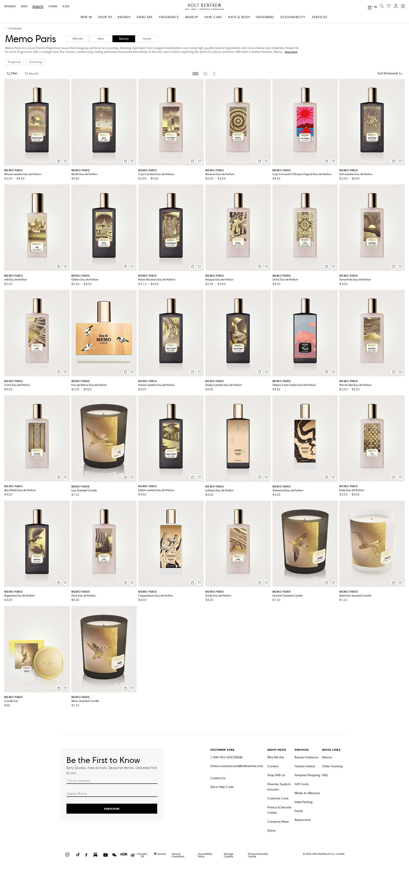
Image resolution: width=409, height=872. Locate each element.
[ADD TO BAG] (58, 161)
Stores (271, 830)
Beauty (38, 6)
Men (24, 6)
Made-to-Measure (307, 793)
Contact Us (217, 778)
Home (53, 6)
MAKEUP (191, 17)
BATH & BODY (239, 17)
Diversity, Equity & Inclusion (278, 786)
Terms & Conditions (178, 855)
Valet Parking (304, 802)
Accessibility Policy (205, 855)
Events (299, 811)
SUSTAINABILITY (292, 17)
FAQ (325, 775)
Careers (272, 766)
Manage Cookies (228, 855)
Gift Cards (302, 784)
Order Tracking (332, 766)
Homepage (15, 28)
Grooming (35, 62)
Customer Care (277, 798)
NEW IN (86, 17)
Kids (66, 6)
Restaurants (303, 820)
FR (375, 7)
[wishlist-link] (389, 6)
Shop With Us (276, 775)
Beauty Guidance (306, 757)
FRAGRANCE (169, 17)
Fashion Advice (305, 766)
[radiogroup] (204, 74)
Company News (278, 821)
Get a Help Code (222, 787)
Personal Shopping (307, 775)
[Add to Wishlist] (65, 161)
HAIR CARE (213, 17)
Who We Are (275, 757)
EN (369, 7)
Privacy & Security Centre (279, 810)
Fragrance (14, 62)
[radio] (195, 74)
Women (10, 6)
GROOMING (265, 17)
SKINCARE (145, 17)
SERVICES (319, 17)
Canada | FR (142, 855)
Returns (327, 757)
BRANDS (124, 17)
